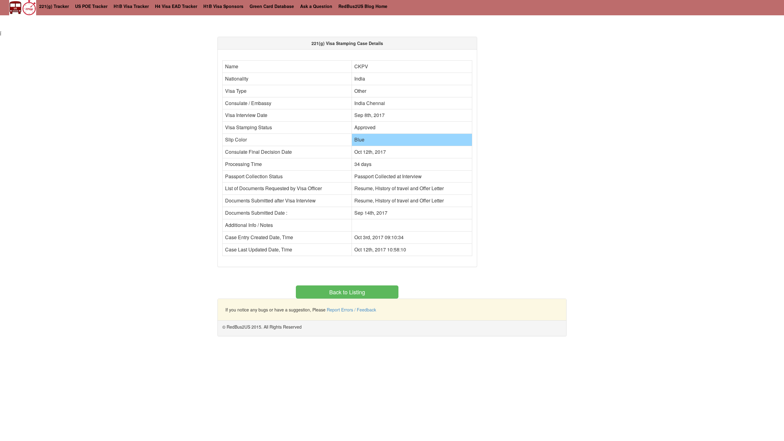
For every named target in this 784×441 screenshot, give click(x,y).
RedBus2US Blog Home (362, 6)
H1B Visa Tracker (131, 6)
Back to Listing (347, 292)
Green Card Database (272, 6)
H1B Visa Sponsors (223, 6)
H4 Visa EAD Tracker (176, 6)
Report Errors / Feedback (351, 310)
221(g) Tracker (54, 6)
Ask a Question (316, 6)
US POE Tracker (91, 6)
